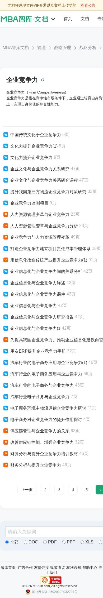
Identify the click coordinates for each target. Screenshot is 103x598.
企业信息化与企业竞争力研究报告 (42, 317)
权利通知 (73, 567)
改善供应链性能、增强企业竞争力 (42, 442)
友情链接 (41, 567)
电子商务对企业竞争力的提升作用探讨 (46, 419)
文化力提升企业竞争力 (31, 157)
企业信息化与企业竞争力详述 (37, 283)
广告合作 (25, 567)
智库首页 (8, 567)
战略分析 (87, 47)
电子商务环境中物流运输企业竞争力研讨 (48, 408)
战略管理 (62, 47)
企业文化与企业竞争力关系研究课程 (44, 180)
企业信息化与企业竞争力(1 (35, 328)
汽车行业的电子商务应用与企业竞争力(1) (48, 362)
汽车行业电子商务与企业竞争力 (39, 397)
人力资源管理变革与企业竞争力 (39, 214)
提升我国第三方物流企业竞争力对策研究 (48, 191)
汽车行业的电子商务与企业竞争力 (42, 385)
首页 (68, 18)
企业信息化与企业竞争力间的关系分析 (46, 271)
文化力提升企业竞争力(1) (34, 146)
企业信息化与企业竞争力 (33, 305)
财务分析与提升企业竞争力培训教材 (44, 453)
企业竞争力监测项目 (29, 203)
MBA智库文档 (16, 47)
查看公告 (88, 5)
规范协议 (57, 567)
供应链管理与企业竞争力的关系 (39, 431)
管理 (41, 47)
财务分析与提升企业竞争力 (35, 465)
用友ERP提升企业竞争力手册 (38, 351)
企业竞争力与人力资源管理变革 (39, 237)
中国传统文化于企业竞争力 (35, 134)
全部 (14, 542)
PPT (71, 542)
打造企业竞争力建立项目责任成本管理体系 (50, 248)
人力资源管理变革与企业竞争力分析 (44, 226)
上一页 (26, 490)
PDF (52, 542)
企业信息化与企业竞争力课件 (37, 294)
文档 (85, 18)
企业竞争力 (22, 79)
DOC (33, 542)
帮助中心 (89, 567)
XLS (89, 542)
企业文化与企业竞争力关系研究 (39, 169)
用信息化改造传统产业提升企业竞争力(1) (48, 260)
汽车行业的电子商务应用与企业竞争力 (46, 374)
